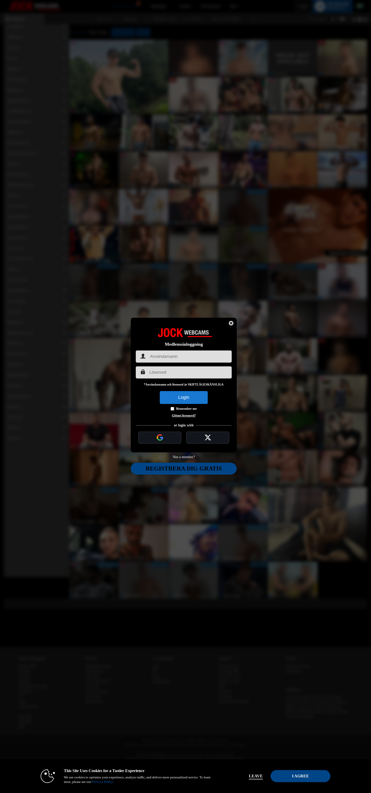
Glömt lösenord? (184, 415)
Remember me (186, 408)
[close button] (231, 323)
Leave (256, 776)
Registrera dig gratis (184, 468)
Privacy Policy (102, 782)
